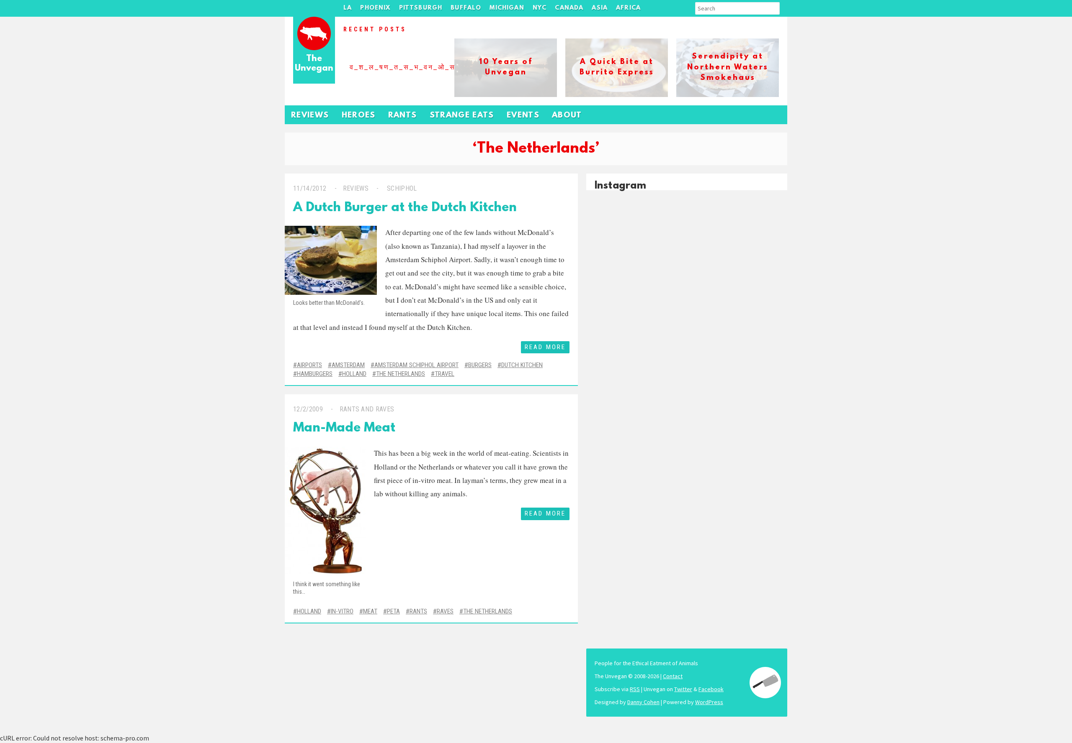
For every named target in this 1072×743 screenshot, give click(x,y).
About (567, 115)
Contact (673, 676)
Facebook (711, 689)
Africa (628, 8)
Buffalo (466, 8)
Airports (309, 365)
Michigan (507, 8)
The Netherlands (400, 374)
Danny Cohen (643, 702)
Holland (354, 374)
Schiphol (402, 188)
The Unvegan (314, 64)
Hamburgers (314, 374)
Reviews (310, 115)
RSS (635, 689)
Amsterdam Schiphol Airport (416, 365)
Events (523, 115)
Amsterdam (348, 365)
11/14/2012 (309, 188)
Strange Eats (462, 115)
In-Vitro (342, 611)
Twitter (683, 689)
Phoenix (375, 8)
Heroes (359, 115)
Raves (445, 611)
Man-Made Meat (344, 428)
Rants (402, 115)
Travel (444, 374)
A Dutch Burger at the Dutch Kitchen (405, 208)
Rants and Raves (367, 409)
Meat (370, 611)
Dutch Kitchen (522, 365)
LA (347, 8)
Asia (600, 8)
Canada (569, 8)
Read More (545, 347)
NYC (540, 8)
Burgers (480, 365)
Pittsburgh (421, 8)
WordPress (709, 702)
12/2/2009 (308, 409)
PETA (393, 611)
